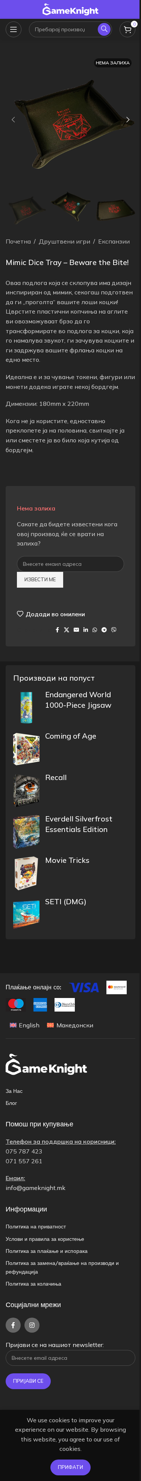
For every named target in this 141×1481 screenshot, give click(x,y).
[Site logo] (70, 8)
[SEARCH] (104, 29)
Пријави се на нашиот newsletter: (55, 1344)
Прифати (70, 1467)
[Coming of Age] (26, 749)
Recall (56, 777)
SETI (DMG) (65, 901)
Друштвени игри (64, 241)
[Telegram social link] (104, 630)
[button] (13, 119)
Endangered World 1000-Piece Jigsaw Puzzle (78, 705)
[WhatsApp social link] (94, 630)
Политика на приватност (36, 1226)
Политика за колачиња (33, 1283)
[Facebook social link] (57, 630)
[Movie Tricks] (26, 873)
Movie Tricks (67, 860)
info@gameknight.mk (35, 1188)
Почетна (18, 241)
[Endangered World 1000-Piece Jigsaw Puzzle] (26, 708)
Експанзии (114, 241)
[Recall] (26, 791)
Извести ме (40, 579)
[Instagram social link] (31, 1325)
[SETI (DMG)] (26, 915)
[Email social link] (76, 630)
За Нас (14, 1091)
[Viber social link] (114, 630)
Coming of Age (70, 735)
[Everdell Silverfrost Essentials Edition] (26, 832)
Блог (11, 1103)
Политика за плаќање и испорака (47, 1251)
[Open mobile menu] (13, 29)
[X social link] (66, 630)
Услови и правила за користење (45, 1239)
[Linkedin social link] (85, 630)
